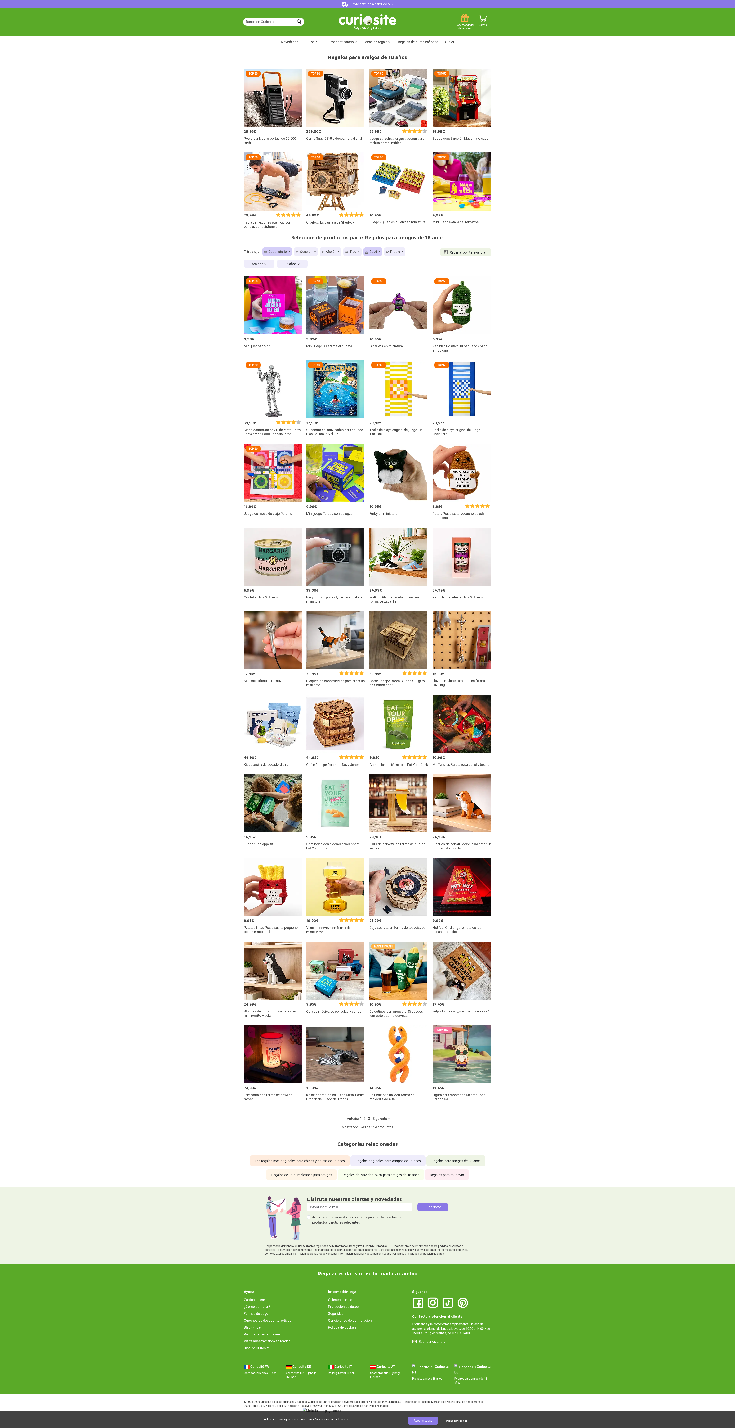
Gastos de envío (256, 1300)
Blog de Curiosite (257, 1348)
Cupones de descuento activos (267, 1320)
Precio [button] (395, 252)
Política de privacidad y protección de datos (418, 1253)
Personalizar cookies (455, 1420)
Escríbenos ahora (432, 1341)
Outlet (449, 42)
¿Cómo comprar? (257, 1307)
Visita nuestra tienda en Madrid (267, 1341)
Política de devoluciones (262, 1334)
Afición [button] (331, 252)
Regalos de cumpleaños (416, 42)
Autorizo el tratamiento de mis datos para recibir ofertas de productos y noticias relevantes (356, 1219)
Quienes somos (340, 1300)
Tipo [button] (353, 252)
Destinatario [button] (277, 252)
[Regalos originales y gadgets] (367, 19)
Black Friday (253, 1327)
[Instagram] (433, 1303)
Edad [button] (373, 252)
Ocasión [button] (306, 252)
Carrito (483, 23)
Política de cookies (342, 1327)
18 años (291, 264)
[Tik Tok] (448, 1303)
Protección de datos (343, 1307)
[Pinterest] (463, 1303)
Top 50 (314, 42)
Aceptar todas (423, 1420)
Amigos (258, 264)
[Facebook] (418, 1303)
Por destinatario (342, 42)
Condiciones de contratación (350, 1320)
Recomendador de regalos (465, 23)
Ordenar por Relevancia (467, 252)
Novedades (289, 42)
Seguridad (335, 1314)
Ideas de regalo (375, 42)
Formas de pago (256, 1314)
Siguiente (381, 1118)
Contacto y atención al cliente (437, 1316)
